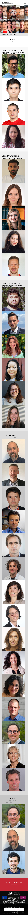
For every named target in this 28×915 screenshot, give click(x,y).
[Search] (21, 2)
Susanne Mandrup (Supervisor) (14, 205)
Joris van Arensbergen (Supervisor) (14, 147)
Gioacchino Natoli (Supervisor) (14, 77)
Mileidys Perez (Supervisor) (13, 333)
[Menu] (24, 2)
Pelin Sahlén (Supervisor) (14, 310)
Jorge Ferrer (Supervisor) (14, 427)
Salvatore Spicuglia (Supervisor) (13, 100)
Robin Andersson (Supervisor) (14, 380)
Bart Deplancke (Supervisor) (13, 252)
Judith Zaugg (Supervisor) (14, 124)
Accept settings (8, 909)
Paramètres (14, 912)
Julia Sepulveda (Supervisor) (13, 275)
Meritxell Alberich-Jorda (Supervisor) (13, 357)
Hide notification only (18, 909)
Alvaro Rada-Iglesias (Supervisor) (13, 404)
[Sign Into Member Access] (25, 1)
